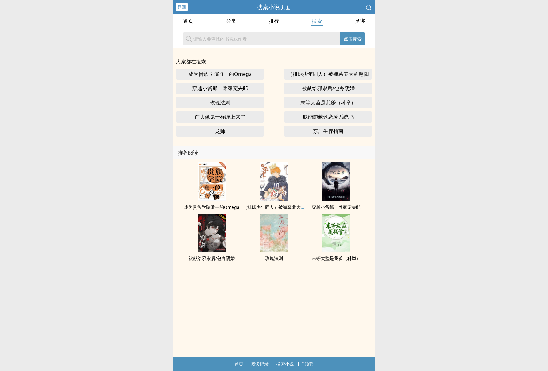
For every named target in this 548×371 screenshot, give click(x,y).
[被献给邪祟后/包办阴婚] (212, 249)
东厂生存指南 (328, 131)
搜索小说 (285, 364)
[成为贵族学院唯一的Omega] (212, 198)
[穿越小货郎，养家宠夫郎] (336, 198)
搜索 (317, 20)
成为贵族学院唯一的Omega (220, 73)
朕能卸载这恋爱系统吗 (328, 116)
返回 (182, 7)
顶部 (309, 364)
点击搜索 (353, 39)
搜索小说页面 (274, 7)
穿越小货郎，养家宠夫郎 (220, 88)
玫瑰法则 (220, 102)
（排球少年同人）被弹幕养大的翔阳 (328, 73)
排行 (274, 20)
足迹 (360, 20)
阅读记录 (260, 364)
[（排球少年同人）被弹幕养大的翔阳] (274, 198)
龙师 (220, 131)
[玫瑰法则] (274, 249)
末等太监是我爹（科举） (328, 102)
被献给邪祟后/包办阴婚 (328, 88)
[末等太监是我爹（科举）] (336, 249)
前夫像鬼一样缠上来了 (220, 116)
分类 (231, 20)
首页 (188, 20)
